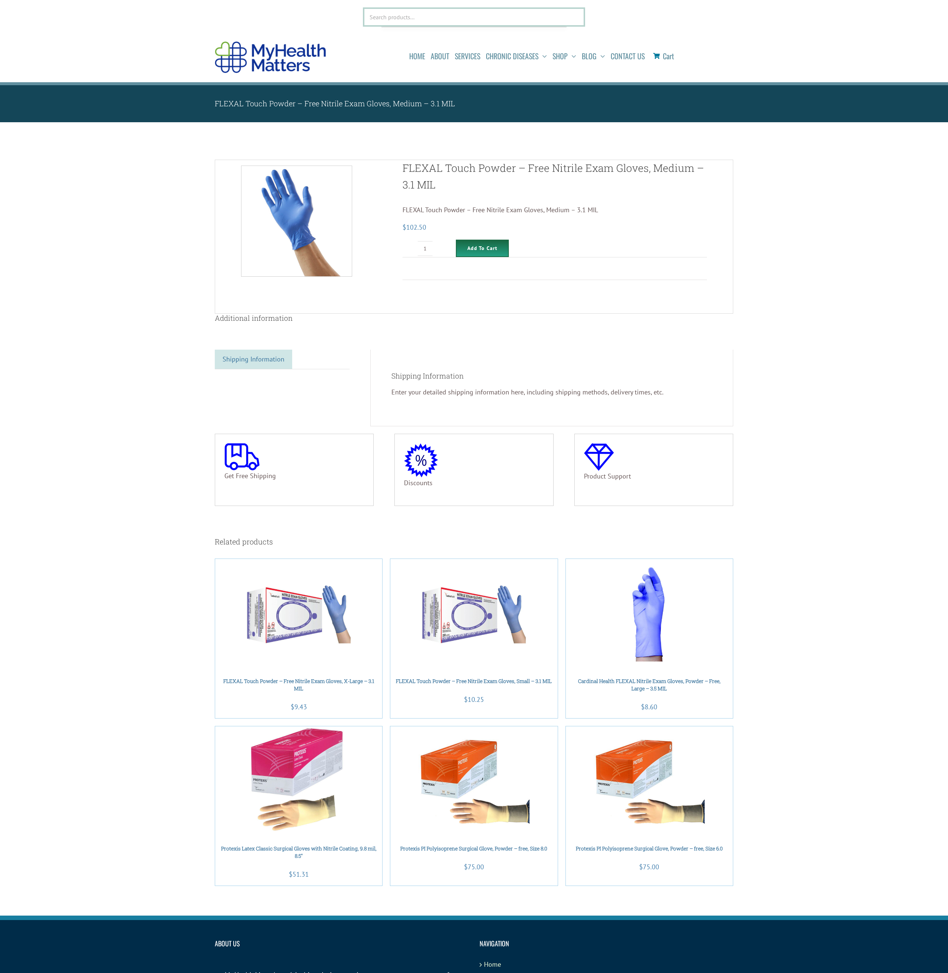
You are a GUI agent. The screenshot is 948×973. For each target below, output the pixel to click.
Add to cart (482, 248)
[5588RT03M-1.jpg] (296, 221)
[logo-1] (270, 44)
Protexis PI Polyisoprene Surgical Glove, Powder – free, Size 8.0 (473, 848)
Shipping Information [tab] (253, 359)
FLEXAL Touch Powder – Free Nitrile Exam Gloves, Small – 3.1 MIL (474, 681)
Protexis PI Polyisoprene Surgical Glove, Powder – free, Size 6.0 (649, 848)
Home (492, 964)
